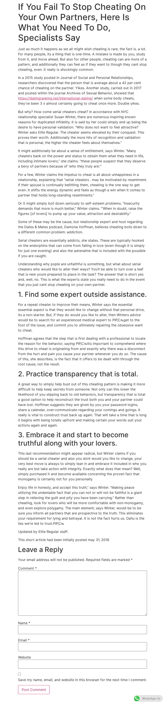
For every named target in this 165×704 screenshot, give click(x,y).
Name (24, 623)
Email (24, 640)
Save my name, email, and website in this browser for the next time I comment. (82, 679)
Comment (27, 568)
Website (24, 657)
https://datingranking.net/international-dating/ (55, 98)
